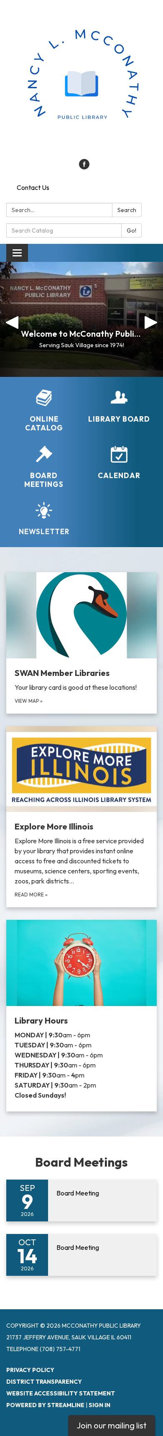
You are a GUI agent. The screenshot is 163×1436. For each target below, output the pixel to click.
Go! (131, 230)
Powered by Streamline (45, 1405)
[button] (12, 319)
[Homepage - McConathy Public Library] (81, 83)
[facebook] (84, 167)
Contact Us (33, 187)
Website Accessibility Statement (60, 1393)
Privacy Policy (30, 1370)
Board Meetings (81, 1162)
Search (126, 210)
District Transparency (44, 1381)
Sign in (99, 1405)
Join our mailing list (111, 1425)
